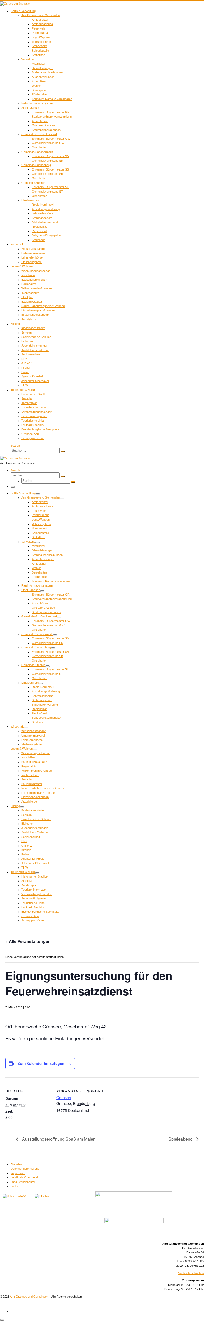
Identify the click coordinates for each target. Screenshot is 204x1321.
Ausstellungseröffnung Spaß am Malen (58, 1139)
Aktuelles (16, 1164)
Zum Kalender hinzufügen (41, 1063)
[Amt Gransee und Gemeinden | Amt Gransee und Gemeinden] (15, 3)
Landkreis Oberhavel (24, 1177)
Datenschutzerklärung (25, 1168)
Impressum (18, 1173)
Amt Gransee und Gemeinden (29, 1296)
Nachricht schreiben (191, 1273)
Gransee (63, 1097)
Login (14, 1186)
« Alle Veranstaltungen (28, 941)
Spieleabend (181, 1139)
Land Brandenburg (23, 1181)
